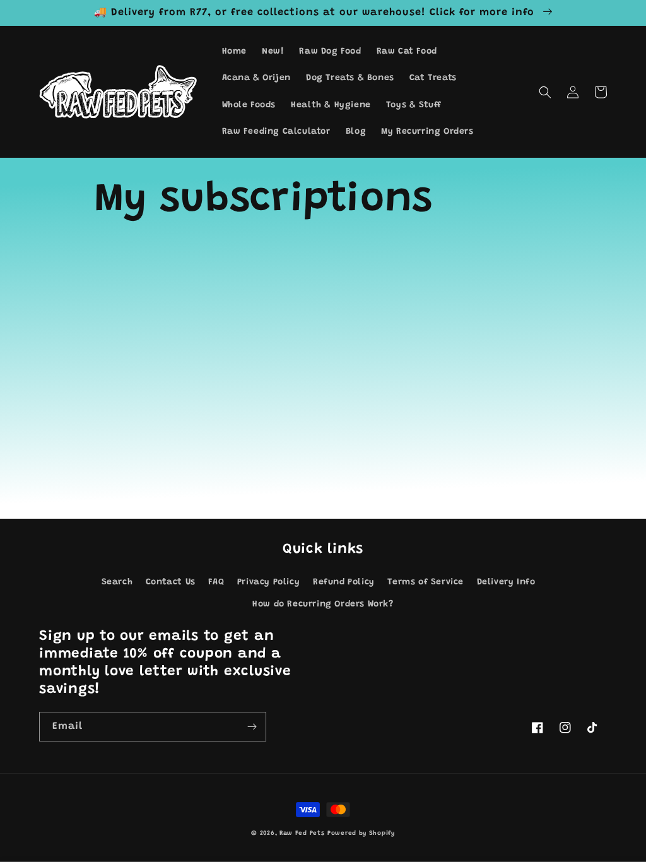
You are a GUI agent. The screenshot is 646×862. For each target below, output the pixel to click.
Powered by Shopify (361, 833)
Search (117, 582)
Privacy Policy (268, 582)
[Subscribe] (252, 726)
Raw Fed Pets (301, 833)
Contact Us (171, 582)
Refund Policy (344, 582)
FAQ (216, 582)
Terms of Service (425, 582)
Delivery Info (506, 582)
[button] (545, 92)
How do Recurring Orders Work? (322, 604)
